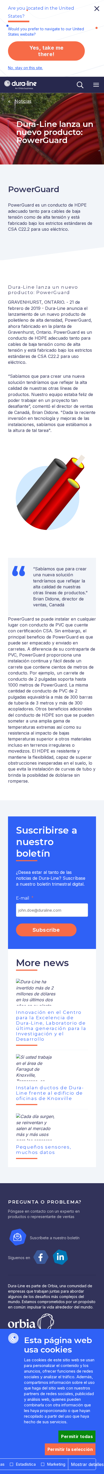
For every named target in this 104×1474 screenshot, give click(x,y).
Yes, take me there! (46, 51)
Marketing (56, 1464)
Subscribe (46, 930)
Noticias (23, 101)
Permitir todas (77, 1436)
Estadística (26, 1464)
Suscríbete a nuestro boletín (54, 1237)
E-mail (22, 898)
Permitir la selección (70, 1449)
